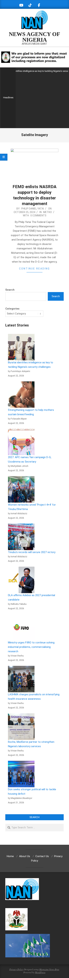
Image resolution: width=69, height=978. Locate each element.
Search (10, 289)
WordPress (40, 972)
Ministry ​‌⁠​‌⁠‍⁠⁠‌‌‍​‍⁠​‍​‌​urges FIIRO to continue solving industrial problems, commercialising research (31, 647)
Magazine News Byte (49, 969)
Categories (12, 308)
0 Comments (38, 215)
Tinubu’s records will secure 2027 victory (31, 552)
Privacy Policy (16, 969)
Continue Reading (34, 268)
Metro (47, 212)
